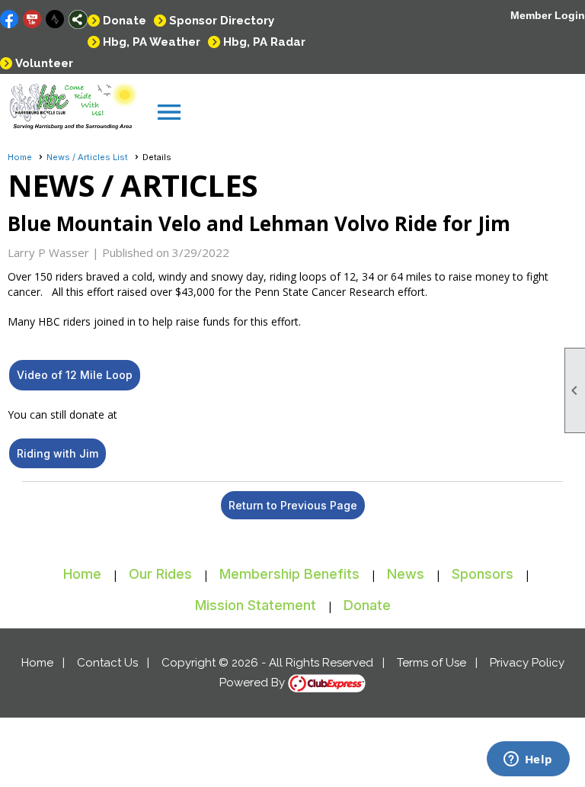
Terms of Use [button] (431, 663)
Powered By (253, 682)
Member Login (547, 15)
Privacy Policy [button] (527, 663)
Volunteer (44, 63)
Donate (124, 20)
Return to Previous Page (293, 505)
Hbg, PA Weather (151, 42)
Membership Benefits (289, 574)
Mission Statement (255, 605)
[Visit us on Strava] (55, 19)
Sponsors (482, 574)
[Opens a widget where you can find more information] (528, 760)
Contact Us (107, 663)
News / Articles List (87, 157)
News (405, 574)
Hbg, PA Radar (264, 42)
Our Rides (160, 574)
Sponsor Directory (221, 20)
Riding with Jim (57, 453)
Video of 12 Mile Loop (75, 374)
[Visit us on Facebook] (9, 19)
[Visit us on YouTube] (32, 19)
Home (20, 157)
